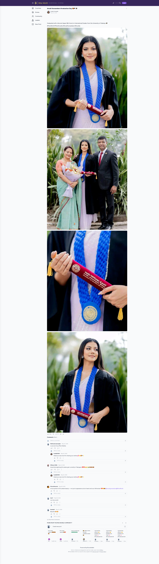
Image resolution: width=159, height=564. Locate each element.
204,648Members (53, 3)
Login (124, 3)
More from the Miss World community (59, 523)
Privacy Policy (103, 551)
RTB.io (101, 550)
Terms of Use (95, 551)
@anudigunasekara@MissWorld (114, 488)
